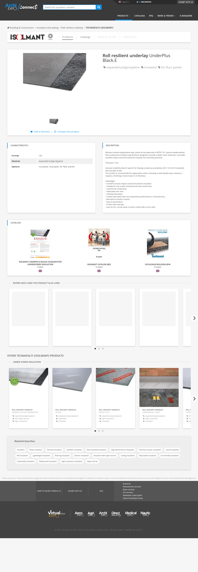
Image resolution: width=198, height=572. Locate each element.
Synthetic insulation (74, 450)
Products (122, 15)
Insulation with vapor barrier (104, 455)
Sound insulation (172, 450)
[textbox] (69, 7)
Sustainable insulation (25, 461)
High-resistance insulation (71, 461)
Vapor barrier (92, 461)
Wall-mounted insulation (96, 450)
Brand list (127, 484)
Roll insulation (22, 455)
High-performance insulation (122, 450)
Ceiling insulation (128, 455)
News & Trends (165, 15)
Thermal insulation (54, 450)
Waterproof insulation (48, 461)
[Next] (194, 318)
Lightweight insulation (41, 455)
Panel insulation (35, 450)
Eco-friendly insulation (170, 455)
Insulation (21, 450)
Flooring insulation (62, 455)
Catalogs (139, 15)
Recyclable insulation (147, 455)
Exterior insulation (81, 455)
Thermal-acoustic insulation (150, 450)
